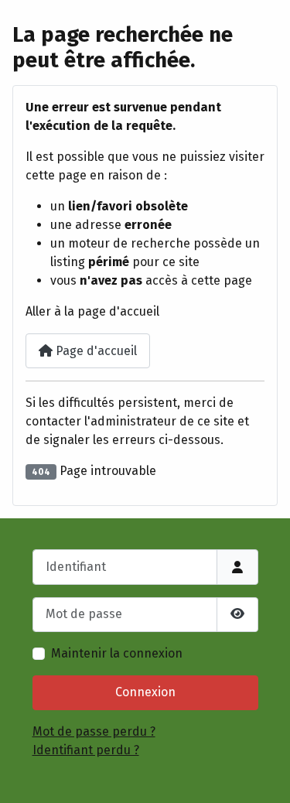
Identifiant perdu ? (85, 750)
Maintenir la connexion (117, 653)
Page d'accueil (95, 350)
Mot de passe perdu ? (93, 731)
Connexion (145, 692)
